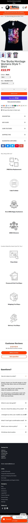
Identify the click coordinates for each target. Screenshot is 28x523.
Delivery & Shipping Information (8, 475)
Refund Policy (4, 497)
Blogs (14, 3)
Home (2, 16)
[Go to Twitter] (12, 145)
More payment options (14, 101)
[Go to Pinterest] (17, 145)
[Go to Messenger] (8, 145)
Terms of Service (5, 495)
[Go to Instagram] (5, 508)
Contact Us (4, 490)
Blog (2, 486)
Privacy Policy (4, 499)
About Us (3, 488)
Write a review (14, 352)
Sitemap (3, 501)
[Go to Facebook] (3, 145)
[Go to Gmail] (21, 145)
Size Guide (3, 478)
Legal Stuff (3, 493)
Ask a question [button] (14, 356)
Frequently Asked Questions (8, 473)
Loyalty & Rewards (5, 471)
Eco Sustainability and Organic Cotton (10, 480)
